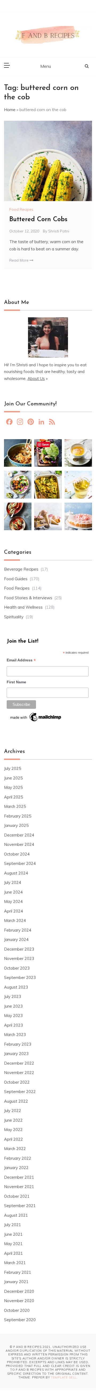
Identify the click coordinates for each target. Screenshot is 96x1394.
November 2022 (19, 1072)
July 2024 (12, 882)
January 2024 (16, 939)
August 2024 (16, 873)
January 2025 (16, 825)
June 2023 (13, 1006)
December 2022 (19, 1063)
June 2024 (13, 892)
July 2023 (12, 996)
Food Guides (15, 578)
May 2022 (13, 1129)
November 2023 (19, 958)
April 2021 (13, 1253)
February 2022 (17, 1158)
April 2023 (13, 1025)
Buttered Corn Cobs (38, 219)
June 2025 (13, 778)
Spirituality (13, 616)
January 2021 (16, 1281)
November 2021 (19, 1186)
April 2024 (13, 911)
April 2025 (13, 797)
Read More (19, 260)
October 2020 (17, 1310)
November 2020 (19, 1300)
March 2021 (15, 1262)
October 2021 (17, 1196)
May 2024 (13, 901)
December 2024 (19, 835)
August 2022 (16, 1101)
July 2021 (12, 1224)
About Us (36, 378)
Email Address (21, 661)
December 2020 (19, 1291)
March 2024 (15, 920)
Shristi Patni (58, 231)
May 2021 (13, 1243)
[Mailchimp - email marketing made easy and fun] (36, 719)
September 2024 (20, 863)
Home (9, 109)
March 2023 (15, 1034)
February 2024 (17, 930)
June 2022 (13, 1120)
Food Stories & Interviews (28, 597)
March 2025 (15, 806)
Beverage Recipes (21, 569)
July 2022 (12, 1110)
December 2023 (19, 949)
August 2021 (16, 1215)
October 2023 (17, 968)
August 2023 (16, 987)
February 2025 (17, 816)
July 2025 (12, 768)
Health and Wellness (23, 607)
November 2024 (19, 844)
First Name (16, 682)
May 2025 (13, 787)
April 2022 (13, 1139)
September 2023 (20, 977)
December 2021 (19, 1177)
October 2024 (17, 854)
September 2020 (20, 1319)
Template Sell (64, 1377)
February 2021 (17, 1272)
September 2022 (20, 1091)
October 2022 (17, 1082)
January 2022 (16, 1167)
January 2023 (16, 1053)
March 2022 (15, 1148)
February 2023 (17, 1044)
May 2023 (13, 1015)
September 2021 (20, 1205)
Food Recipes (21, 209)
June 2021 (13, 1234)
